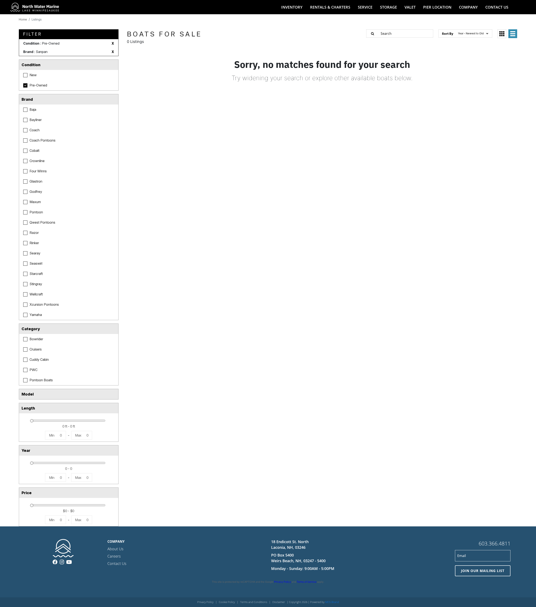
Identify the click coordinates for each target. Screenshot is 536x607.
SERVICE (365, 7)
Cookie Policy (227, 602)
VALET (410, 7)
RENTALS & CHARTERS (330, 7)
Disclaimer (278, 602)
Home (23, 19)
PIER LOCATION (437, 7)
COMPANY (468, 7)
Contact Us (116, 563)
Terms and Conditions (253, 602)
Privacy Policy (282, 581)
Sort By (447, 33)
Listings (37, 19)
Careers (114, 556)
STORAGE (388, 7)
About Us (115, 548)
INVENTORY (292, 7)
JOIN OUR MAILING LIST (482, 570)
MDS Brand (332, 602)
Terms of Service (306, 581)
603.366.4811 (494, 543)
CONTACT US (496, 7)
